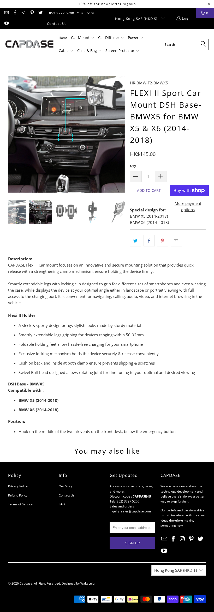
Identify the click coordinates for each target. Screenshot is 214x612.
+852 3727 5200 (60, 13)
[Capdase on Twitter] (40, 13)
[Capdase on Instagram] (23, 13)
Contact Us (57, 23)
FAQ (62, 504)
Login (187, 18)
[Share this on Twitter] (135, 240)
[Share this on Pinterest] (162, 240)
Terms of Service (20, 504)
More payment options (188, 206)
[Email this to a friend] (176, 240)
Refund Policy (17, 495)
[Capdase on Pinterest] (31, 13)
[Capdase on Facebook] (14, 13)
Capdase (26, 583)
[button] (83, 37)
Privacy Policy (18, 486)
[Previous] (12, 134)
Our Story (85, 13)
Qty (133, 165)
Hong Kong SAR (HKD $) (136, 18)
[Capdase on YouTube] (6, 23)
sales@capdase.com (136, 511)
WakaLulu (87, 583)
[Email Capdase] (6, 13)
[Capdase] (29, 44)
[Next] (121, 134)
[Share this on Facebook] (149, 240)
